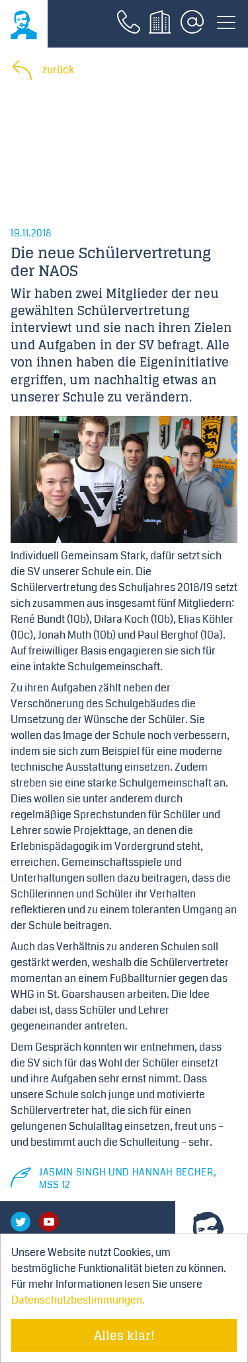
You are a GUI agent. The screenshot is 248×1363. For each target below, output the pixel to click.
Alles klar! (124, 1335)
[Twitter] (20, 1222)
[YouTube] (49, 1222)
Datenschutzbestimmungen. (78, 1300)
